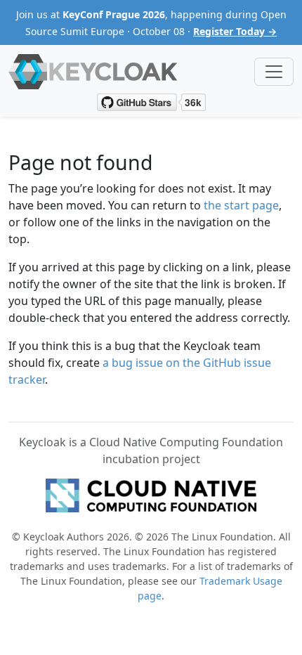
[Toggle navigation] (274, 72)
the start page (241, 205)
